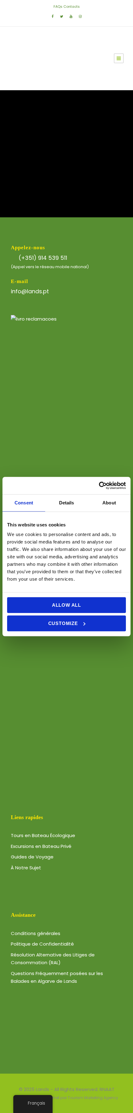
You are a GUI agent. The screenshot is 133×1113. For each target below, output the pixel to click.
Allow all (66, 605)
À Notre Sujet (26, 867)
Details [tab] (66, 502)
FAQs (58, 6)
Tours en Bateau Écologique (43, 835)
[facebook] (53, 16)
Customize (63, 623)
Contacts (71, 6)
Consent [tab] (24, 502)
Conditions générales (35, 933)
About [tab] (109, 502)
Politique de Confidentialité (42, 944)
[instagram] (80, 16)
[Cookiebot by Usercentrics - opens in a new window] (99, 485)
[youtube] (71, 16)
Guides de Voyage (32, 857)
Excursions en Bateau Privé (41, 846)
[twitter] (61, 16)
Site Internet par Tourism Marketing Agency (78, 1097)
